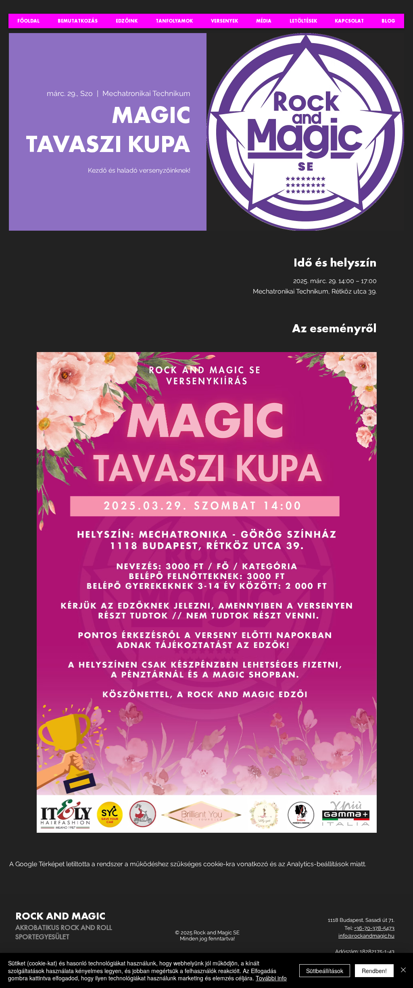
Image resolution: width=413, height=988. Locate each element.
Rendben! (374, 971)
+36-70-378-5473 (374, 928)
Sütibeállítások (324, 971)
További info (271, 978)
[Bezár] (403, 970)
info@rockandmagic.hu (366, 936)
